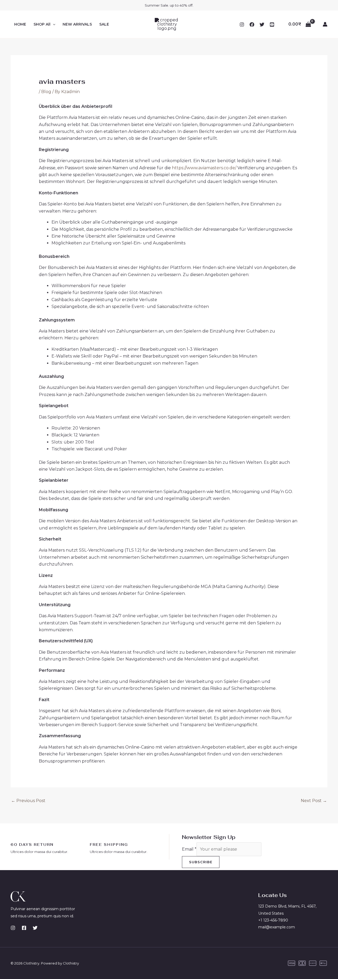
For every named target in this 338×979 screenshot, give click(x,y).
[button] (52, 24)
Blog (46, 91)
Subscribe (200, 862)
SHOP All (42, 24)
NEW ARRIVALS (77, 24)
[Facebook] (252, 24)
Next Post (314, 800)
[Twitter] (262, 24)
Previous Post (28, 800)
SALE (104, 24)
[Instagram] (242, 24)
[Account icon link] (325, 24)
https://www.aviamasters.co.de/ (204, 167)
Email (189, 849)
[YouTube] (272, 24)
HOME (20, 24)
